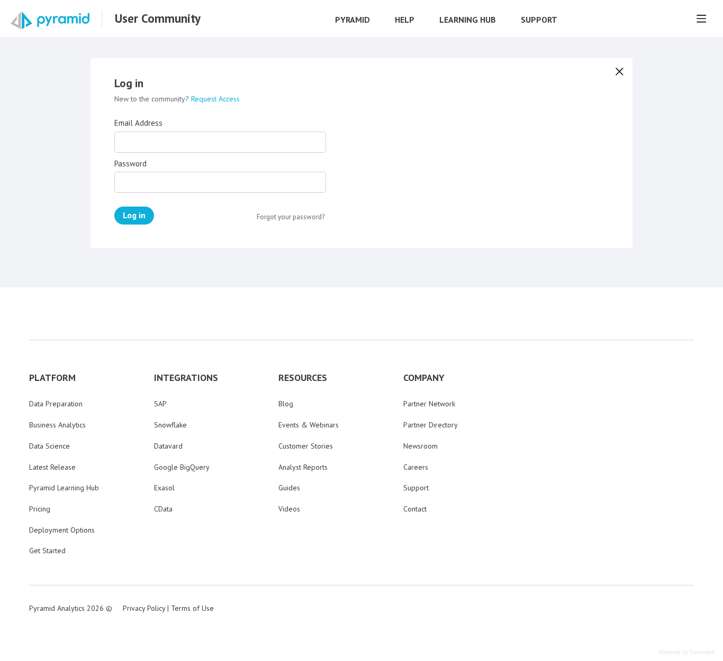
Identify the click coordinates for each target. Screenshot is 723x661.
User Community (158, 18)
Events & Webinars (308, 425)
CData (163, 509)
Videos (289, 509)
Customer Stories (305, 446)
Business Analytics (57, 425)
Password (130, 164)
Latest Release (52, 467)
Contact (415, 509)
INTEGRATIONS (186, 378)
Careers (415, 467)
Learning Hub (467, 20)
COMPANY (424, 378)
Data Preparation (56, 403)
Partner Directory (430, 425)
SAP (160, 403)
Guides (289, 487)
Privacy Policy (144, 608)
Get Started (47, 550)
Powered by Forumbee (687, 652)
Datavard (168, 446)
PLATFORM (52, 378)
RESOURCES (302, 378)
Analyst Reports (303, 467)
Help (404, 20)
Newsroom (420, 446)
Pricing (39, 509)
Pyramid (352, 20)
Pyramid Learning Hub (64, 487)
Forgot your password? (290, 217)
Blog (285, 403)
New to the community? (152, 99)
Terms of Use (192, 608)
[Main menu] (701, 18)
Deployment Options (62, 530)
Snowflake (170, 425)
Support (539, 20)
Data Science (49, 446)
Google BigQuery (182, 467)
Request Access (215, 99)
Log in (134, 215)
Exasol (164, 487)
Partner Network (429, 403)
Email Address (138, 123)
